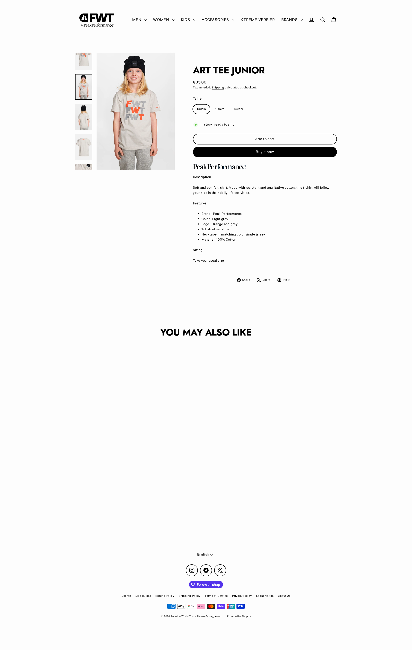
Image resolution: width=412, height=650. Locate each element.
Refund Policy (164, 596)
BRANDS (289, 20)
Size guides (143, 596)
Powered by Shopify (239, 616)
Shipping (218, 88)
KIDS (186, 20)
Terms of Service (216, 596)
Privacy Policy (242, 596)
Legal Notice (265, 596)
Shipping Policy (189, 596)
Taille (197, 98)
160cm (238, 109)
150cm (219, 109)
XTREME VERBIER (258, 20)
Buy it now (265, 152)
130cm (201, 109)
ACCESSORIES (216, 20)
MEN (137, 20)
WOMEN (161, 20)
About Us (284, 596)
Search (126, 596)
